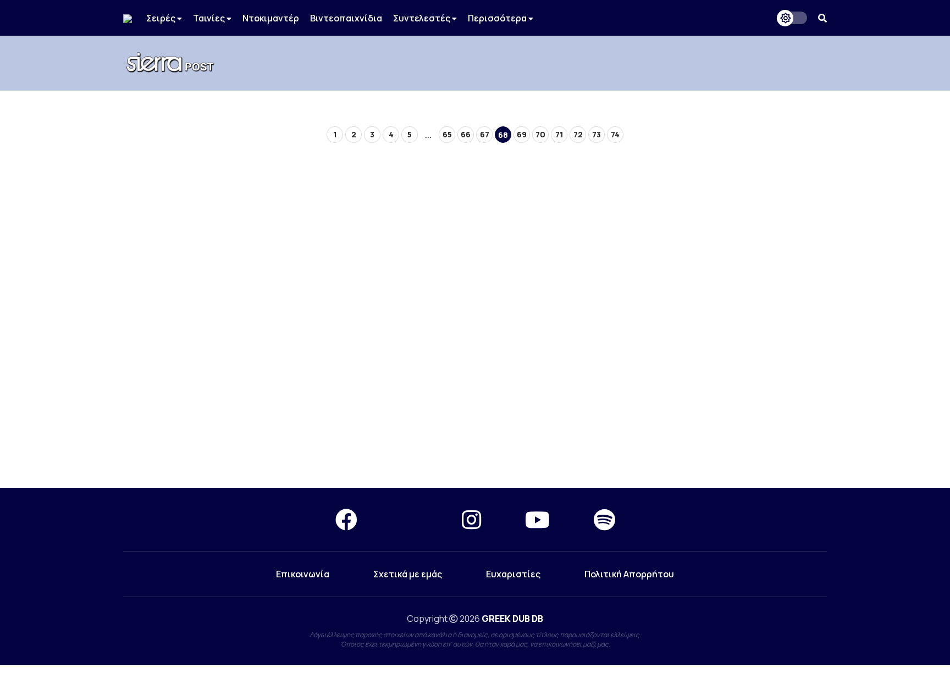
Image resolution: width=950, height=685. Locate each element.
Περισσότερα (498, 18)
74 (615, 134)
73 (596, 134)
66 (466, 134)
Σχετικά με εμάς (407, 574)
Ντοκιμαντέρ (270, 18)
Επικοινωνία (302, 574)
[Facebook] (346, 519)
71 (559, 134)
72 (578, 134)
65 (447, 134)
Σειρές (161, 18)
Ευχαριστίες (513, 574)
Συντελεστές (422, 18)
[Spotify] (604, 519)
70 (540, 134)
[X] (409, 519)
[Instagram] (471, 519)
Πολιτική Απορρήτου (629, 574)
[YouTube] (537, 519)
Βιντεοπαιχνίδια (346, 18)
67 (484, 134)
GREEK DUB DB (512, 618)
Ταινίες (210, 18)
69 (522, 134)
